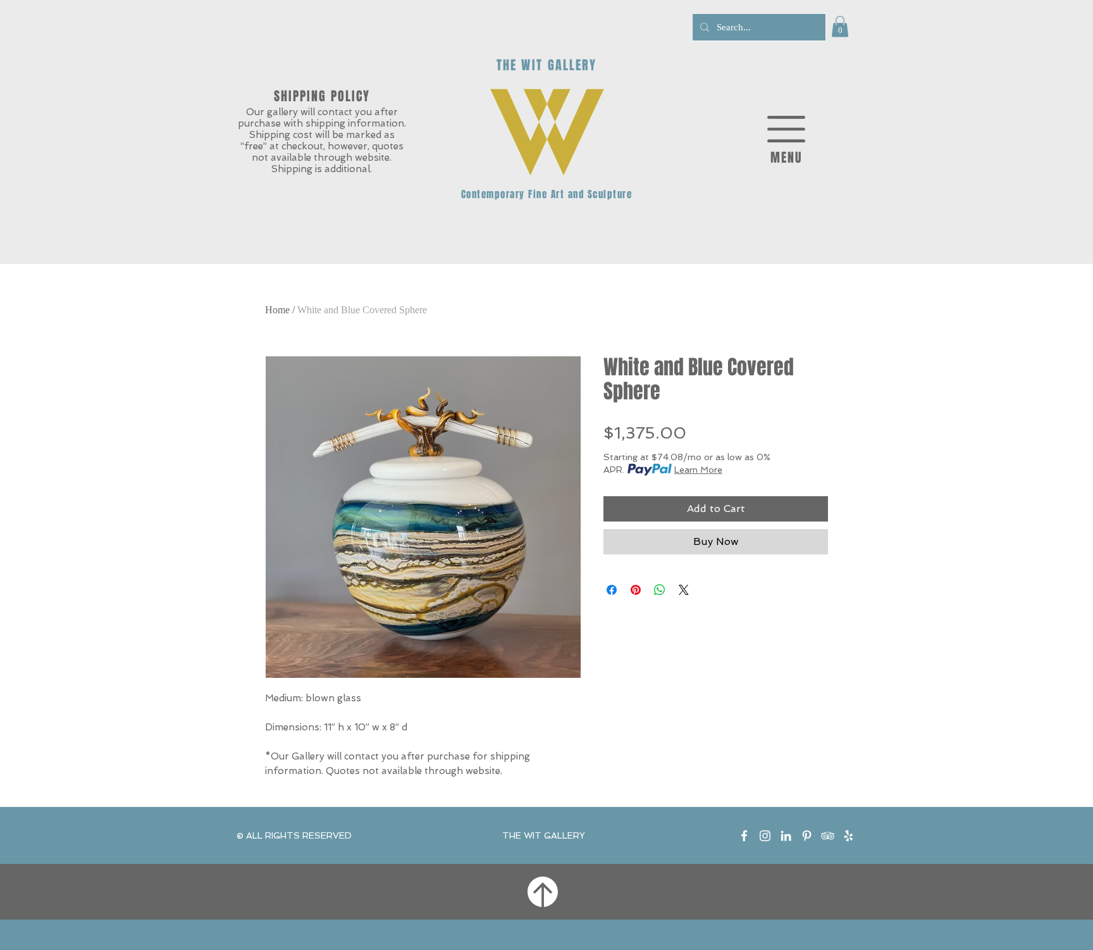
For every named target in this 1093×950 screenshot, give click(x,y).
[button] (840, 26)
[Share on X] (683, 589)
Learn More (698, 470)
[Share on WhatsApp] (659, 589)
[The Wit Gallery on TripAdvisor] (827, 835)
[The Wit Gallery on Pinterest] (807, 835)
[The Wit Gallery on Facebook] (744, 835)
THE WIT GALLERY (543, 835)
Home (277, 309)
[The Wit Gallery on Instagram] (765, 835)
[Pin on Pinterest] (635, 589)
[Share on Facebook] (611, 589)
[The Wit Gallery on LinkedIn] (786, 835)
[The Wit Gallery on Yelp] (848, 835)
